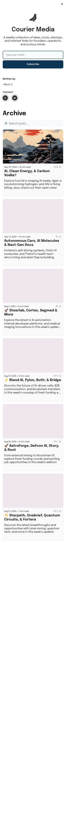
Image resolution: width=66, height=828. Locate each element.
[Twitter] (5, 97)
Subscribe (33, 64)
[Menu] (62, 4)
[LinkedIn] (14, 97)
